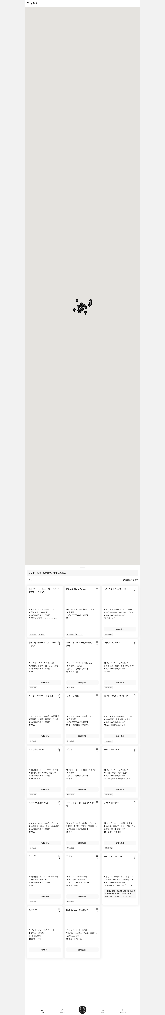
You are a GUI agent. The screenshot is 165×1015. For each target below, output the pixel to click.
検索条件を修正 (131, 580)
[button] (84, 306)
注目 (29, 580)
